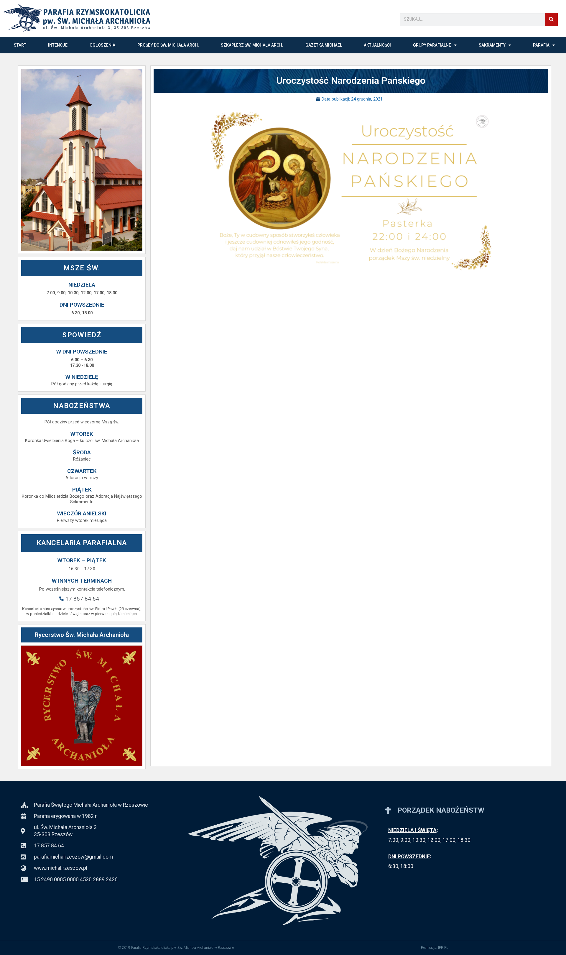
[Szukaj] (551, 19)
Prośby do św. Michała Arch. (168, 45)
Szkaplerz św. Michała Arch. (252, 45)
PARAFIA (541, 45)
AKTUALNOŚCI (377, 45)
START (20, 45)
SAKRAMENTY (492, 45)
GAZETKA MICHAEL (323, 45)
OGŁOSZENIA (102, 45)
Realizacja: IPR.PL (434, 948)
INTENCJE (58, 45)
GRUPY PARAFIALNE (432, 45)
